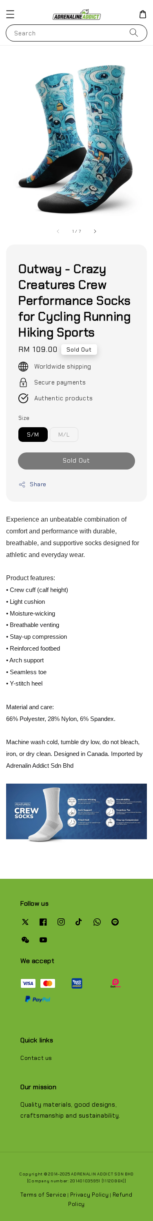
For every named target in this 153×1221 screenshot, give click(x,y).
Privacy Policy (89, 1194)
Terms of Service (43, 1194)
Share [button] (38, 484)
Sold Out (76, 461)
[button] (10, 14)
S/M (33, 434)
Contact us (36, 1058)
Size (24, 418)
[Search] (134, 33)
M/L (64, 434)
